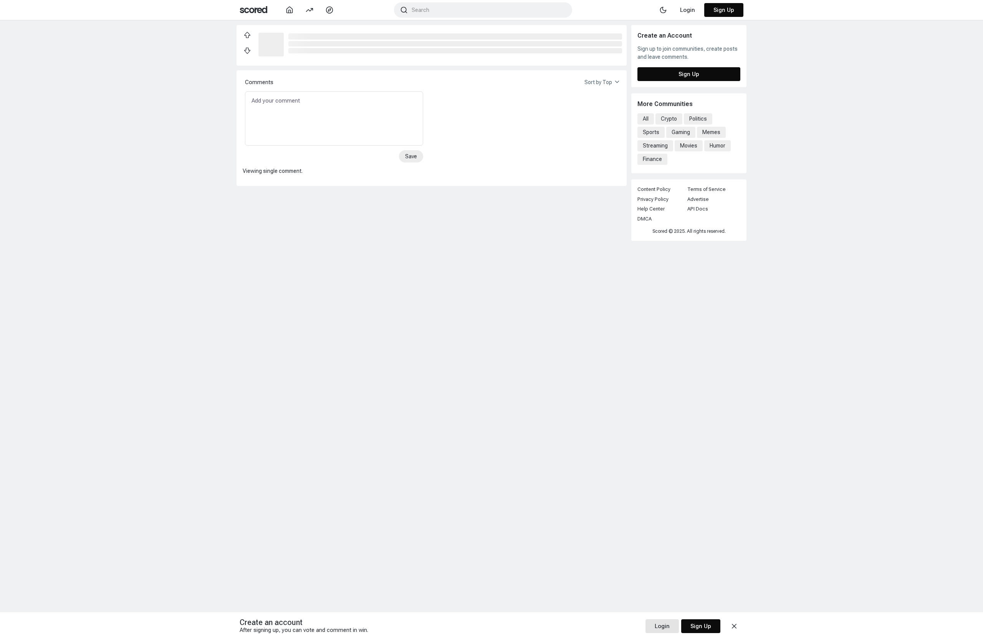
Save (411, 156)
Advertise (698, 199)
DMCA (644, 219)
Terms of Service (706, 189)
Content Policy (653, 189)
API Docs (697, 209)
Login (662, 626)
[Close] (734, 626)
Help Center (651, 209)
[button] (271, 43)
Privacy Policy (653, 199)
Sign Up (723, 10)
